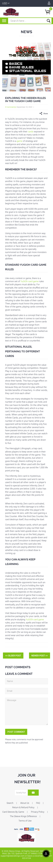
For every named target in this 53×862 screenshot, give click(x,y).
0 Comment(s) (10, 107)
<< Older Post (13, 655)
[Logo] (11, 12)
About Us (24, 803)
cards (30, 131)
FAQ (38, 803)
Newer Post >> (39, 655)
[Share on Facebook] (36, 113)
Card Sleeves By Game (13, 812)
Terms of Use (25, 820)
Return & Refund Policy (23, 807)
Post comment (16, 732)
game (19, 141)
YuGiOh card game (29, 281)
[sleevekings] (26, 838)
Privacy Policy (37, 812)
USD (4, 3)
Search (10, 803)
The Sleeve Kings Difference (23, 816)
